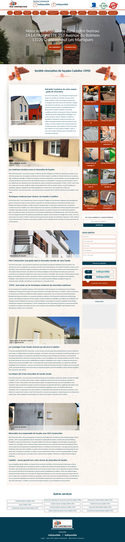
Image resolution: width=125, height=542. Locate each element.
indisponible (44, 4)
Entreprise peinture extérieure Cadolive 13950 (62, 507)
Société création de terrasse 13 (103, 13)
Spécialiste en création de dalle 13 (92, 13)
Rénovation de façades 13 (27, 13)
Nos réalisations (54, 47)
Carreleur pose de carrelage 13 (64, 13)
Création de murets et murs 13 (82, 13)
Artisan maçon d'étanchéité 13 (113, 13)
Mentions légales (76, 538)
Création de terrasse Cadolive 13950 (100, 504)
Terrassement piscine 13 (18, 13)
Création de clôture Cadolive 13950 (24, 501)
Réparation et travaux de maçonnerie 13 (53, 13)
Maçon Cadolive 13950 (25, 505)
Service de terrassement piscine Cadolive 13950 (100, 511)
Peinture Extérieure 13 (73, 13)
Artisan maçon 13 (10, 13)
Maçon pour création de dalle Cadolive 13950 (100, 500)
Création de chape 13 (43, 13)
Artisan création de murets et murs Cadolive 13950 (62, 511)
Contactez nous (70, 47)
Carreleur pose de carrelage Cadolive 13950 (62, 504)
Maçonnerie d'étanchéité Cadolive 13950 (100, 507)
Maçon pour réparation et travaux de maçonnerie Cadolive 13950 (62, 500)
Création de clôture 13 (35, 13)
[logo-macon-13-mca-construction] (18, 4)
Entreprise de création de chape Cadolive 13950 (25, 508)
